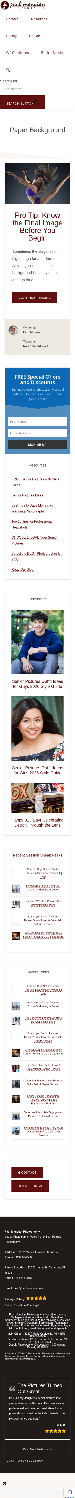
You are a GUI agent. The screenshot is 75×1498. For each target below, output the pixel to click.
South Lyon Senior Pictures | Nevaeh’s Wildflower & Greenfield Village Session (43, 920)
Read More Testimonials (37, 1449)
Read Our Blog (22, 569)
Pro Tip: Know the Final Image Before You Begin (37, 226)
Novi (46, 1325)
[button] (37, 70)
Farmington (46, 1322)
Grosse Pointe (20, 1325)
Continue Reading (38, 299)
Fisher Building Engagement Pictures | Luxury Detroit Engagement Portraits (43, 1100)
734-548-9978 (23, 1277)
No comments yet (35, 346)
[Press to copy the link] (69, 1493)
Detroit (55, 1317)
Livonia (60, 1314)
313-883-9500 (23, 1257)
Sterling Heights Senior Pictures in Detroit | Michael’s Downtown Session (43, 1131)
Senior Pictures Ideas (27, 495)
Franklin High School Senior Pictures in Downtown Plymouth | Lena (43, 873)
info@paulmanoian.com (29, 1288)
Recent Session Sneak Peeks (37, 855)
